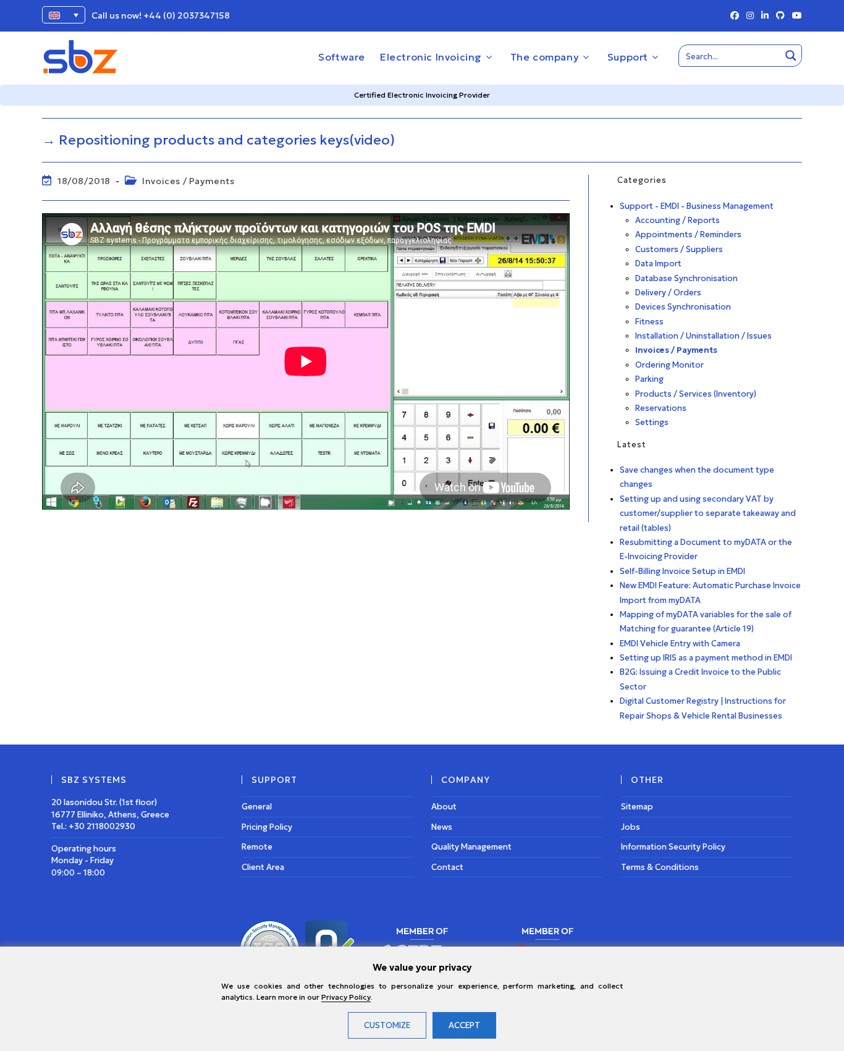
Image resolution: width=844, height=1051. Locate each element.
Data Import (658, 263)
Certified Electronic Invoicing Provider (422, 94)
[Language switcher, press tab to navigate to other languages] (63, 14)
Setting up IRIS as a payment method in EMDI (706, 657)
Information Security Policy (673, 847)
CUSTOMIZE (387, 1025)
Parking (649, 379)
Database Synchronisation (686, 278)
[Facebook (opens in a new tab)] (735, 16)
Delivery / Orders (668, 292)
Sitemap (637, 806)
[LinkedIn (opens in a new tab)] (764, 16)
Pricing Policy (267, 827)
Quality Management (471, 847)
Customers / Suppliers (679, 249)
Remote (257, 847)
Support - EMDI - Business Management (697, 206)
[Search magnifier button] (790, 55)
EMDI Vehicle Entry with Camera (680, 643)
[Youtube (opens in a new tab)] (795, 16)
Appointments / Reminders (688, 234)
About (444, 806)
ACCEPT (464, 1025)
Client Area (263, 867)
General (257, 806)
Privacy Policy (346, 997)
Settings (652, 422)
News (441, 827)
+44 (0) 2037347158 (186, 15)
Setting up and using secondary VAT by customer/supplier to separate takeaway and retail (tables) (708, 513)
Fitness (649, 321)
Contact (447, 867)
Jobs (630, 827)
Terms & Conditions (660, 867)
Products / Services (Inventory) (695, 394)
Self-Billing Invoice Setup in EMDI (682, 571)
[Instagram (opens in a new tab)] (750, 16)
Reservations (660, 408)
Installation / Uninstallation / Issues (703, 336)
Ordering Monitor (669, 365)
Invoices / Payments (188, 181)
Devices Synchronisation (683, 307)
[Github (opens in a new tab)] (780, 16)
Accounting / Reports (677, 220)
